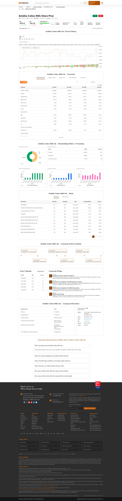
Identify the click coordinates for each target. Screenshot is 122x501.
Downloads (23, 420)
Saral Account (73, 425)
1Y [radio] (31, 39)
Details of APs (34, 421)
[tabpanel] (61, 55)
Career (22, 423)
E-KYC (72, 423)
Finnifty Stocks (44, 446)
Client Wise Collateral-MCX (95, 428)
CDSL (27, 433)
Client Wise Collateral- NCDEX (95, 430)
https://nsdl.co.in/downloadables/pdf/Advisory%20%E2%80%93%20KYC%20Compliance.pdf (37, 489)
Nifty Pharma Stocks (45, 449)
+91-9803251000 (57, 395)
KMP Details (34, 423)
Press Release (34, 416)
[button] (21, 42)
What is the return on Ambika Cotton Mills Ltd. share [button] (49, 366)
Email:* (70, 406)
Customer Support (60, 7)
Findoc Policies (92, 415)
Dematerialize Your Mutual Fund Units (78, 430)
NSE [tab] (20, 36)
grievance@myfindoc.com (81, 395)
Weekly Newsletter (61, 416)
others (73, 454)
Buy (95, 15)
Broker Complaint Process (37, 426)
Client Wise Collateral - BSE (95, 425)
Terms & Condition (93, 416)
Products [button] (21, 7)
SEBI (30, 433)
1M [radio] (24, 39)
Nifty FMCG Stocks (24, 449)
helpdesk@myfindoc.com (58, 402)
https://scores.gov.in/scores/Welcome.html (49, 485)
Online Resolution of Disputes (37, 428)
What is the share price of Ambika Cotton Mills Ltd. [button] (49, 345)
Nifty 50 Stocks (23, 442)
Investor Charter (35, 418)
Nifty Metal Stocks (87, 449)
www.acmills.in (87, 321)
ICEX (54, 433)
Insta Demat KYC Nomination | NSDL (78, 421)
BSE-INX (58, 433)
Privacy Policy (23, 426)
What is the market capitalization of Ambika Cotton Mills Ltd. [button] (51, 356)
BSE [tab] (23, 36)
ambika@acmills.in (87, 319)
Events (33, 415)
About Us (22, 415)
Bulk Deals (56, 196)
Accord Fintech (97, 499)
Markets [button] (28, 7)
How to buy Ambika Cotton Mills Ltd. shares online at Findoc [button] (51, 371)
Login (85, 3)
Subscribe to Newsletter (90, 408)
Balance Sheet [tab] (52, 77)
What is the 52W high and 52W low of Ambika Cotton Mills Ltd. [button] (52, 361)
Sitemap (91, 418)
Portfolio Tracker (50, 421)
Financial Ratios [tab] (73, 77)
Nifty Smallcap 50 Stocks (89, 442)
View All (60, 137)
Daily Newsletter (61, 415)
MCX (33, 433)
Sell (101, 15)
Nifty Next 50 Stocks (45, 442)
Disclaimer (23, 428)
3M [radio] (26, 39)
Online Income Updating (75, 418)
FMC (45, 433)
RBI (51, 433)
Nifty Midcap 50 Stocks (67, 446)
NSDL (48, 433)
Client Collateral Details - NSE (95, 426)
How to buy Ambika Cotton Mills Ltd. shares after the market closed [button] (53, 376)
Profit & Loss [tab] (62, 77)
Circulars (62, 433)
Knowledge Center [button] (48, 7)
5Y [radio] (33, 39)
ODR (91, 423)
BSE (24, 433)
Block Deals (65, 196)
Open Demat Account (92, 3)
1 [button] (93, 236)
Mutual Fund (49, 418)
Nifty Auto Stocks (87, 446)
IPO (48, 420)
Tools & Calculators (61, 420)
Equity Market (50, 415)
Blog (21, 425)
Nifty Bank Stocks (23, 446)
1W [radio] (22, 39)
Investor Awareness (74, 415)
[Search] (80, 3)
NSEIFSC (41, 433)
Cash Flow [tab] (83, 77)
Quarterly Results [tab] (40, 77)
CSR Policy (73, 426)
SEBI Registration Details (75, 428)
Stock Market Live (66, 442)
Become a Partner (37, 7)
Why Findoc (23, 416)
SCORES (91, 420)
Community (34, 425)
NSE (21, 433)
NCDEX (37, 433)
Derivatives (49, 416)
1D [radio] (19, 39)
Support (22, 421)
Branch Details (34, 420)
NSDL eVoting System (75, 416)
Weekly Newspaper (61, 418)
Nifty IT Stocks (65, 449)
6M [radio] (29, 39)
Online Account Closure (94, 421)
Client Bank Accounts (75, 420)
